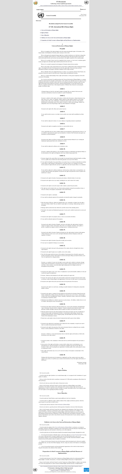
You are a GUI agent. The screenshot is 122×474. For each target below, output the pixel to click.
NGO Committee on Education (64, 469)
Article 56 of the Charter (77, 434)
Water (59, 5)
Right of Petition (44, 32)
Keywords (76, 5)
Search (80, 5)
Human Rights (71, 5)
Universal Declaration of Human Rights (50, 30)
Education (56, 5)
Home (41, 5)
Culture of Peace (64, 5)
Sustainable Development (48, 5)
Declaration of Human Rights (63, 404)
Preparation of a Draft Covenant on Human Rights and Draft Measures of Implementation (60, 40)
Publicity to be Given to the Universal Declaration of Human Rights (56, 37)
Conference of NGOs (54, 470)
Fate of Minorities (45, 35)
